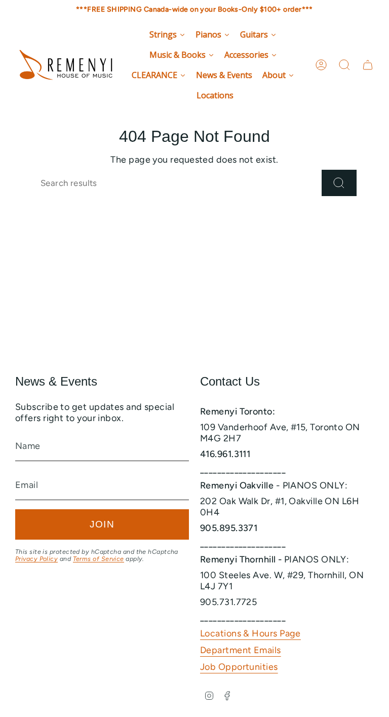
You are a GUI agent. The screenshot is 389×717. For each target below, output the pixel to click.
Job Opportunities (239, 666)
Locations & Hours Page (250, 633)
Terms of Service (98, 558)
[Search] (339, 183)
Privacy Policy (36, 558)
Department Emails (240, 650)
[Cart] (367, 64)
